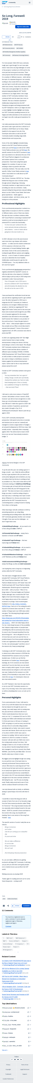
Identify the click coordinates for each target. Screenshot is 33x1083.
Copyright (8, 1069)
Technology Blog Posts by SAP (12, 973)
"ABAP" (4, 941)
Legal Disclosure (24, 1069)
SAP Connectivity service (8, 48)
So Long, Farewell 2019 (13, 17)
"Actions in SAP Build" (14, 941)
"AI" (27, 944)
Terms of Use (24, 1064)
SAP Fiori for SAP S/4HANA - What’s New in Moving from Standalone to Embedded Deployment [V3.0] (15, 979)
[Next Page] (18, 952)
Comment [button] (26, 905)
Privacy (8, 1064)
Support (25, 1074)
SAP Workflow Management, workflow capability (14, 51)
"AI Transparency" (19, 944)
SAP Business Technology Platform (20, 55)
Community (12, 2)
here (15, 147)
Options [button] (16, 30)
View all (4, 1050)
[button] (9, 39)
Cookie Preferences (8, 1079)
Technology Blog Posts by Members (12, 6)
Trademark (8, 1074)
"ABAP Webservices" (20, 938)
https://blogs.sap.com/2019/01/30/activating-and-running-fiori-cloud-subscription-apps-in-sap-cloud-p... (15, 620)
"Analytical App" (6, 946)
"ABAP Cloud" (9, 938)
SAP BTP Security (18, 44)
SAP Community (6, 55)
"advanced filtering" (7, 944)
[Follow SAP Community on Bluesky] (15, 1059)
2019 (4, 898)
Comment (8, 926)
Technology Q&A (8, 999)
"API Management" (7, 949)
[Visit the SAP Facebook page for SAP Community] (12, 1059)
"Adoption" (24, 941)
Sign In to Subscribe (23, 26)
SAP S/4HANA (20, 48)
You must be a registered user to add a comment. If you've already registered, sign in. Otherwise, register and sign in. (15, 920)
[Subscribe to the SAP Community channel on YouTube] (18, 1059)
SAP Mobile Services (7, 44)
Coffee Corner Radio (12, 898)
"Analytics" (15, 946)
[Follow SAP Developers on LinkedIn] (21, 1059)
